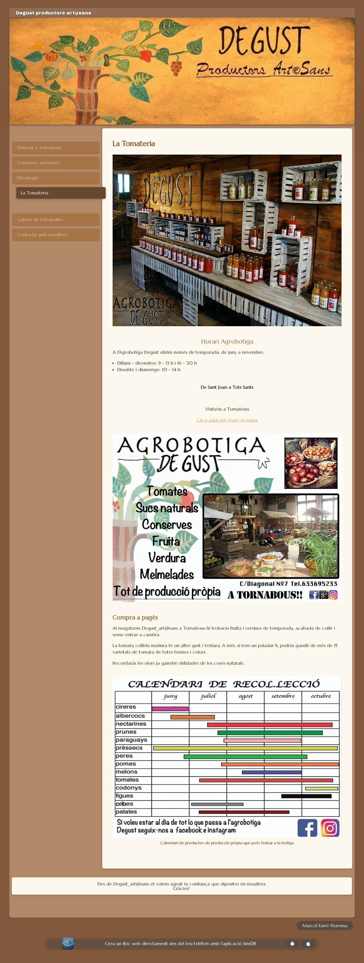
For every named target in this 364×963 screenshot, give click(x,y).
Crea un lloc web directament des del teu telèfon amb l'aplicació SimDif (180, 943)
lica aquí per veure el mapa (228, 420)
